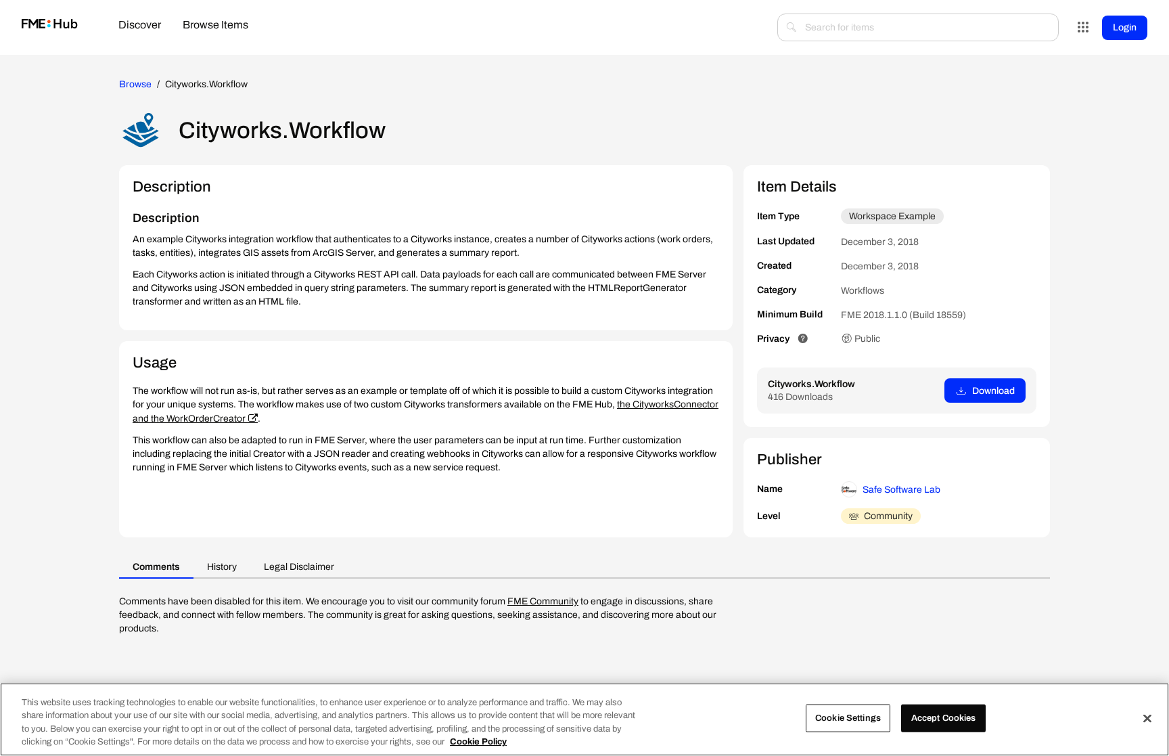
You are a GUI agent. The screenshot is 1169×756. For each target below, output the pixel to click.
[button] (803, 339)
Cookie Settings (848, 718)
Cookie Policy (478, 742)
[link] (50, 25)
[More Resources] (1083, 27)
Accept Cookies (943, 718)
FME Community (542, 601)
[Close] (1147, 718)
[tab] (139, 26)
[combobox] (918, 27)
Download (993, 391)
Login (1125, 27)
